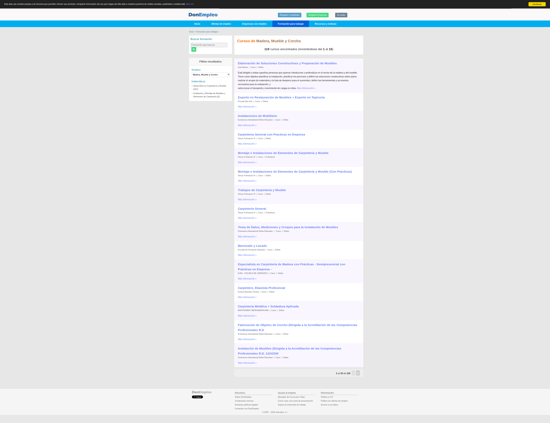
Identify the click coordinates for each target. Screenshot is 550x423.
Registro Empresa (317, 15)
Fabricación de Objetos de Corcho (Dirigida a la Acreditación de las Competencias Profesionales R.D (297, 327)
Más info (190, 4)
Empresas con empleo (254, 24)
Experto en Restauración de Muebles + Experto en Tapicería (281, 97)
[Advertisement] (210, 144)
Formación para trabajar (291, 24)
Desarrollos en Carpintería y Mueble (209, 86)
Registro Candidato (289, 15)
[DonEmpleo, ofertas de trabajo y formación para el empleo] (203, 15)
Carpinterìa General (252, 208)
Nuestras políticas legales (246, 405)
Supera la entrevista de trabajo (292, 405)
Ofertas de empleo (221, 24)
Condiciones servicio (244, 401)
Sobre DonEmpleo (243, 397)
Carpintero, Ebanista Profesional (261, 287)
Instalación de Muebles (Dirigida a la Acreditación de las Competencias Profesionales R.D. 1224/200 (289, 351)
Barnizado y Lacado (252, 245)
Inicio (197, 24)
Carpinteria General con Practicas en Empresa (271, 134)
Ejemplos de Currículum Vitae (291, 397)
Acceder (341, 15)
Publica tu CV (327, 397)
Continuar (537, 4)
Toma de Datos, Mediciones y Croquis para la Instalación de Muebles (288, 227)
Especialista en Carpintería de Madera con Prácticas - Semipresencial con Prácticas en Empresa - (291, 267)
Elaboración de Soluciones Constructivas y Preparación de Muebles (287, 63)
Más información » (306, 88)
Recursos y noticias (325, 24)
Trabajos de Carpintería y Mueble (262, 190)
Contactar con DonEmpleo (247, 409)
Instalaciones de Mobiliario (257, 115)
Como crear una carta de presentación (295, 401)
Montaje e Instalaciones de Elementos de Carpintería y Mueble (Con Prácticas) (295, 171)
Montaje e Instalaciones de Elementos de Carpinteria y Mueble (283, 153)
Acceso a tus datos (329, 405)
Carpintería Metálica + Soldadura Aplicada (268, 306)
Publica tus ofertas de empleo (334, 401)
